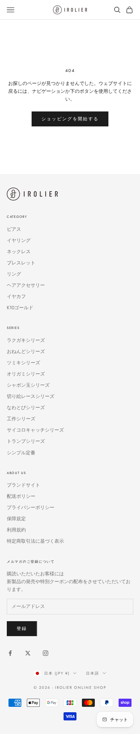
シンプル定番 (21, 452)
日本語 (92, 673)
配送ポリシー (21, 496)
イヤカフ (16, 296)
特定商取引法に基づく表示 (35, 541)
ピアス (14, 229)
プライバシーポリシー (30, 507)
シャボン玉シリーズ (28, 385)
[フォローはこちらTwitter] (27, 653)
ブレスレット (21, 262)
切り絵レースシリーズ (30, 396)
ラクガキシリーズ (26, 340)
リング (14, 273)
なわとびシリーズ (26, 407)
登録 (22, 628)
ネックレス (19, 251)
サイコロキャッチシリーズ (35, 429)
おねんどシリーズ (26, 351)
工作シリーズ (21, 418)
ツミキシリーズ (23, 362)
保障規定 (16, 518)
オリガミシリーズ (26, 373)
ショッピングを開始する (70, 119)
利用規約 (16, 529)
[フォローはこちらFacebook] (10, 653)
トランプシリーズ (26, 441)
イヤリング (19, 240)
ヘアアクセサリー (26, 285)
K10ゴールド (20, 307)
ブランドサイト (23, 485)
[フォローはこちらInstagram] (45, 653)
